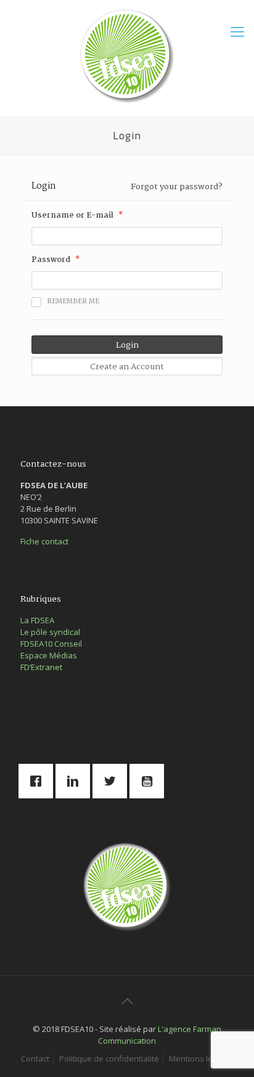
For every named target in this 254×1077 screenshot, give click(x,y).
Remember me (73, 301)
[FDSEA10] (127, 55)
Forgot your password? (177, 187)
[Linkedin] (75, 781)
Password (50, 260)
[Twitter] (112, 781)
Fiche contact (44, 541)
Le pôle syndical (50, 631)
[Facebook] (38, 781)
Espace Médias (48, 655)
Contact (35, 1058)
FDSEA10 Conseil (51, 643)
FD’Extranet (41, 667)
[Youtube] (149, 781)
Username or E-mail (72, 215)
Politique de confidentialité (109, 1058)
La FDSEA (37, 620)
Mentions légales (201, 1058)
